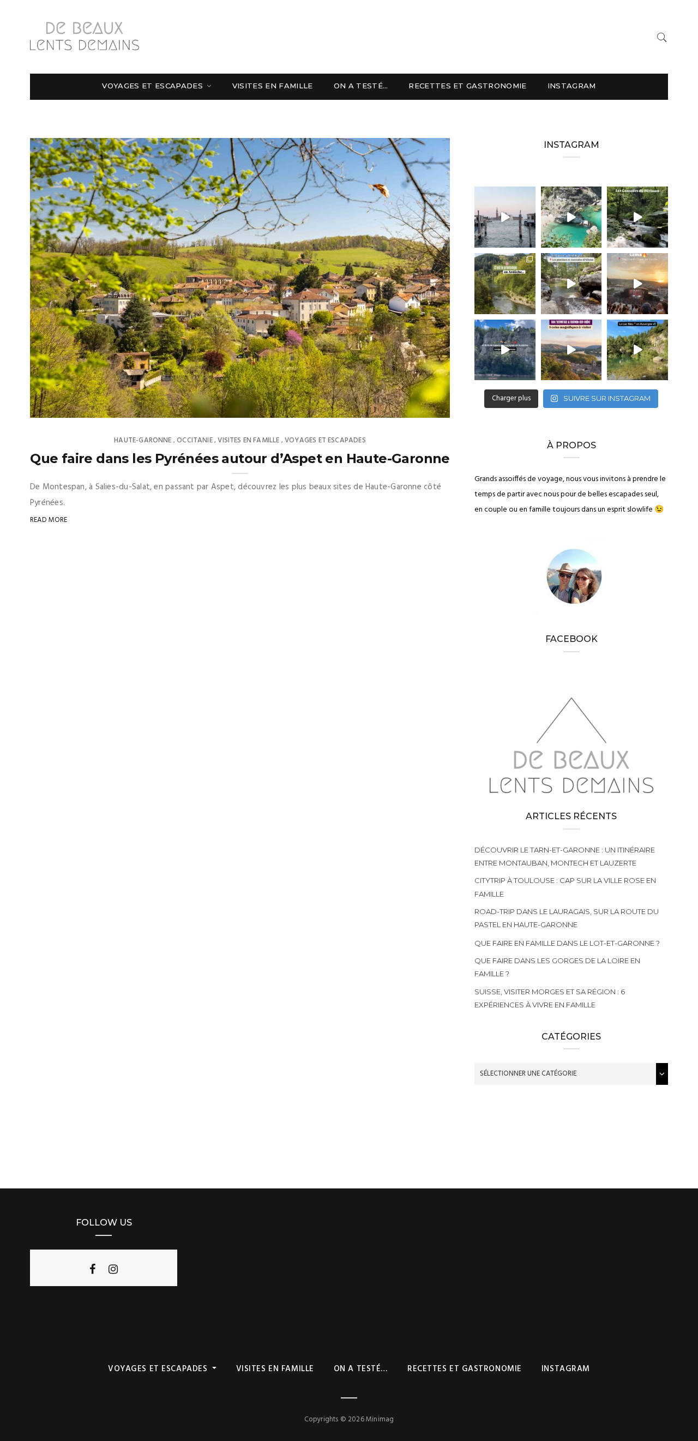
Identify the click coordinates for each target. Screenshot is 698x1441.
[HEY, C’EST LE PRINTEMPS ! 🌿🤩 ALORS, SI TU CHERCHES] (504, 283)
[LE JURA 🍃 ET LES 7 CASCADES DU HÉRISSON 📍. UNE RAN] (637, 217)
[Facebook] (92, 1269)
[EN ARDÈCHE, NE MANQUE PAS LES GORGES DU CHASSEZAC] (504, 350)
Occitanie (195, 440)
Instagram (571, 85)
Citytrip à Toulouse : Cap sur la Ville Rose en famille (565, 887)
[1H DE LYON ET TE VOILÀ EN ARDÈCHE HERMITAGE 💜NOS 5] (571, 350)
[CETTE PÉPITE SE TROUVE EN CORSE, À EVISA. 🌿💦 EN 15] (571, 283)
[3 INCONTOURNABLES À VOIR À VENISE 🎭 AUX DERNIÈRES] (504, 217)
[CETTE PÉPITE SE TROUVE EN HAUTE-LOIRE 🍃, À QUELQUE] (637, 350)
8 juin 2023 (419, 405)
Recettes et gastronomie (467, 85)
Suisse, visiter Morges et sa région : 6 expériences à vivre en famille (549, 998)
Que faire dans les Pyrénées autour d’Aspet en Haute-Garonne (240, 458)
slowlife (68, 405)
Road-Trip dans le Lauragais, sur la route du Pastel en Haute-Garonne (566, 918)
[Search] (662, 37)
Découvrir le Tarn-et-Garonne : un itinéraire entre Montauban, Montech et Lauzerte (564, 856)
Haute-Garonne (142, 440)
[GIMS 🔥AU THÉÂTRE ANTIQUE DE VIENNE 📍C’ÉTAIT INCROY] (637, 283)
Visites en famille (272, 85)
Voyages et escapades (153, 85)
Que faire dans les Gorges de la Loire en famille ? (557, 967)
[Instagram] (113, 1269)
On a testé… (361, 85)
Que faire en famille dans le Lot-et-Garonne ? (567, 943)
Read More (49, 520)
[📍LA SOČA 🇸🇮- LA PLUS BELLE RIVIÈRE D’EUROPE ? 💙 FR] (571, 217)
